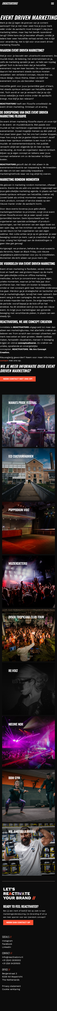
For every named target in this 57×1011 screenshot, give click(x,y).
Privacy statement (11, 986)
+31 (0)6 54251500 (11, 963)
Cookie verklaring (11, 989)
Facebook (7, 944)
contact (4, 360)
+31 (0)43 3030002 (11, 960)
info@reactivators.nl (12, 957)
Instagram (7, 941)
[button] (52, 3)
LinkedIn (6, 947)
